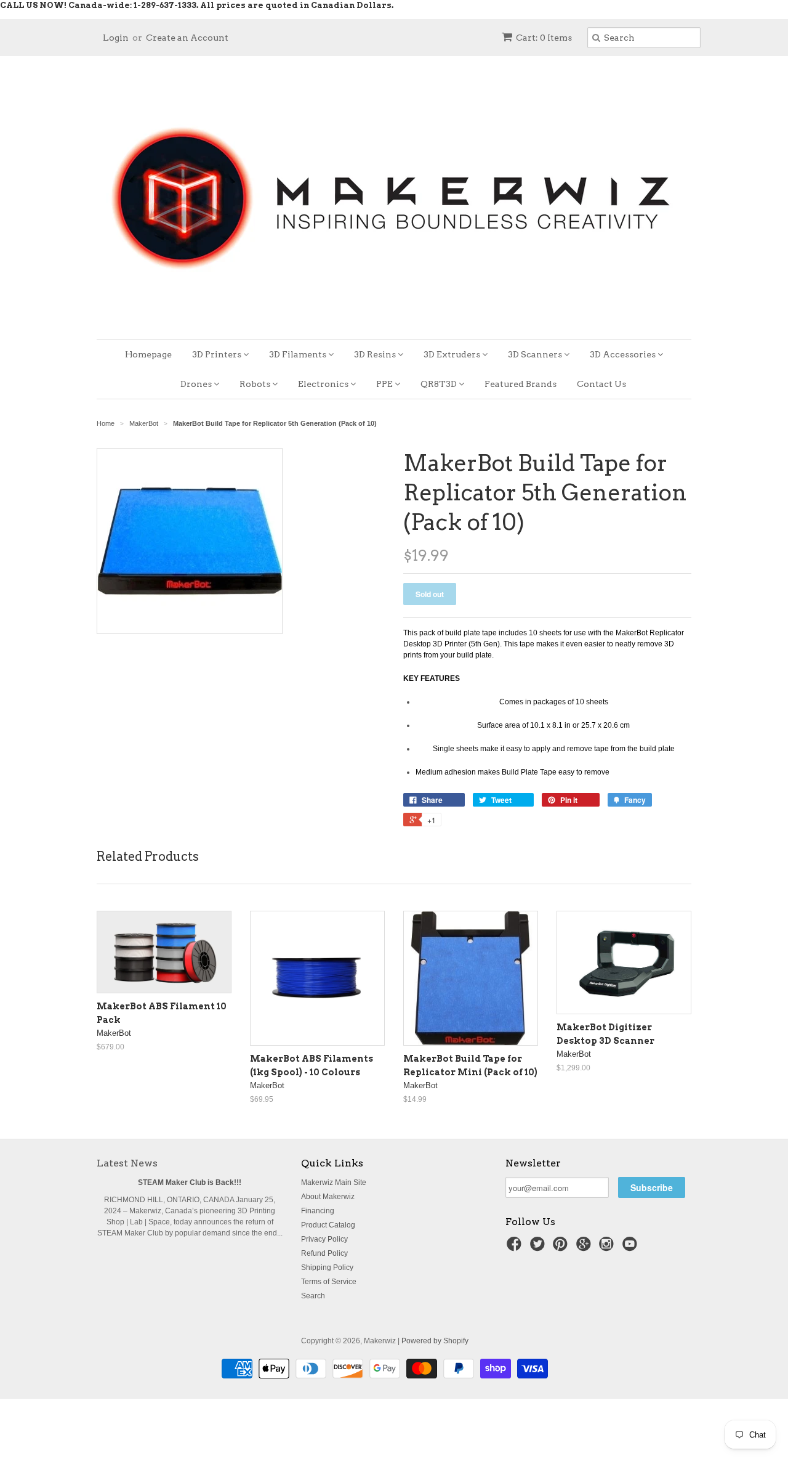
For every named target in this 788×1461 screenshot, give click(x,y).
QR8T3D (439, 384)
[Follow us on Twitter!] (539, 1248)
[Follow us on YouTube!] (631, 1248)
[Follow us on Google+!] (585, 1248)
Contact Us (601, 384)
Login (116, 38)
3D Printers (217, 354)
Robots (255, 384)
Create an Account (187, 38)
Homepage (148, 354)
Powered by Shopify (434, 1341)
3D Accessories (623, 354)
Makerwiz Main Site (333, 1182)
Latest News (127, 1163)
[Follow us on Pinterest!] (562, 1248)
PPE (385, 384)
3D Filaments (298, 354)
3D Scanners (536, 354)
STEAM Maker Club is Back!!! (189, 1182)
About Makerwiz (328, 1196)
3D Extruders (453, 354)
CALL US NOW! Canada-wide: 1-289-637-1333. (99, 5)
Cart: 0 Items (544, 38)
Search (313, 1296)
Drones (197, 384)
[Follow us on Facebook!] (516, 1248)
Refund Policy (324, 1253)
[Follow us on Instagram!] (608, 1248)
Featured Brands (520, 384)
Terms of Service (328, 1281)
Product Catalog (328, 1225)
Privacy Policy (324, 1239)
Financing (317, 1211)
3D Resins (376, 354)
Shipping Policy (327, 1267)
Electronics (324, 384)
